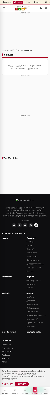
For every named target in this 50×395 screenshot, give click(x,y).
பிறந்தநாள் (30, 326)
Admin (4, 362)
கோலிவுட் (30, 242)
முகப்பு (5, 50)
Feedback (6, 355)
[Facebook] (14, 225)
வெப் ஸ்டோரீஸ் (32, 319)
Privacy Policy (7, 348)
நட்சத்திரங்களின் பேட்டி (35, 264)
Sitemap (5, 358)
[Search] (46, 8)
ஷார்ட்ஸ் (29, 288)
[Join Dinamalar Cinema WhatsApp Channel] (36, 225)
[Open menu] (3, 8)
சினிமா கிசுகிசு (32, 253)
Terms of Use (7, 351)
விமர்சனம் (7, 277)
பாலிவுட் (29, 245)
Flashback (29, 271)
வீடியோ (30, 277)
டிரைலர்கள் (30, 284)
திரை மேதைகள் (32, 260)
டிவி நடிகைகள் (32, 304)
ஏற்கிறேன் (21, 384)
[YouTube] (25, 225)
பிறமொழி (30, 249)
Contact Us (6, 345)
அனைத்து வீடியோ (33, 280)
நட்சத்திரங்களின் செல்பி (36, 315)
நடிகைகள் (30, 301)
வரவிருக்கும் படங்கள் (34, 323)
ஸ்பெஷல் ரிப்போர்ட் (34, 267)
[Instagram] (31, 225)
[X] (19, 225)
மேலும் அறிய (7, 384)
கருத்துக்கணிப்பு (33, 332)
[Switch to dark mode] (40, 8)
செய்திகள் (31, 238)
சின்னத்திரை (31, 256)
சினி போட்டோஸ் (32, 308)
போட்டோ (30, 293)
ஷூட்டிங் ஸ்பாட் (16, 50)
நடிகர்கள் (30, 297)
